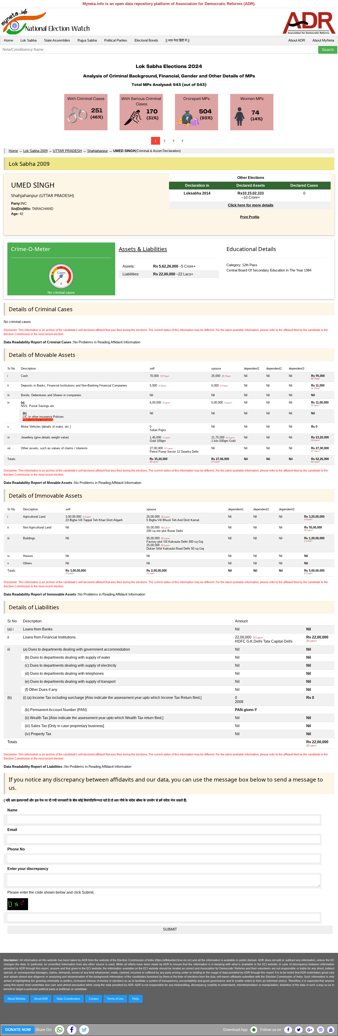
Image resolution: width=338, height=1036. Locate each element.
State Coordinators (68, 998)
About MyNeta (323, 40)
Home (8, 40)
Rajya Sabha (87, 40)
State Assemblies (57, 40)
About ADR (296, 40)
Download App (235, 1030)
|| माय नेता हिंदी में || (177, 40)
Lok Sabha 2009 (35, 151)
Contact (93, 998)
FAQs (135, 998)
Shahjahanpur (97, 151)
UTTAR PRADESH (67, 151)
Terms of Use (115, 998)
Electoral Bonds (146, 40)
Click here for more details (250, 205)
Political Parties (115, 40)
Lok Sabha (28, 40)
